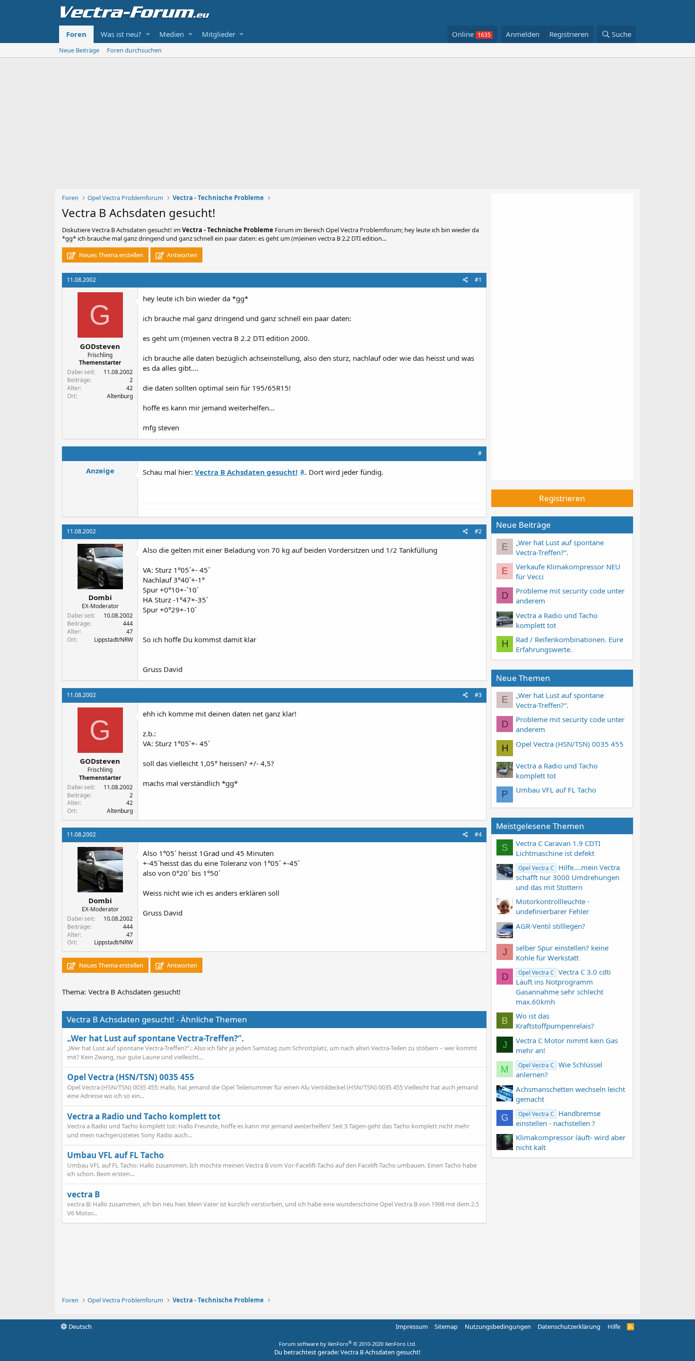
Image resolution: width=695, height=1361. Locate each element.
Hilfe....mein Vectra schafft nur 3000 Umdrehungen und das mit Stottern (568, 877)
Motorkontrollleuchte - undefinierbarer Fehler (553, 906)
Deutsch (79, 1326)
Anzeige (100, 470)
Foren (76, 34)
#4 (478, 834)
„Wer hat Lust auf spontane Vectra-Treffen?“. (155, 1038)
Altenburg (120, 396)
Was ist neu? (121, 34)
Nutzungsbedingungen (498, 1326)
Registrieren (562, 498)
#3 (478, 695)
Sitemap (446, 1326)
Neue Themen (523, 677)
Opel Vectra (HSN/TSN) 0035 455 (130, 1077)
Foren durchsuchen (134, 50)
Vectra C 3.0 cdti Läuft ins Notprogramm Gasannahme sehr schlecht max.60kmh (563, 986)
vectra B (83, 1194)
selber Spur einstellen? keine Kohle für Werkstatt (562, 952)
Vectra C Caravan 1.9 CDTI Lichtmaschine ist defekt (558, 848)
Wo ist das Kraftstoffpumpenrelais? (555, 1020)
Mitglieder (218, 34)
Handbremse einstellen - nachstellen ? (558, 1118)
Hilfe (614, 1326)
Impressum (412, 1326)
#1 (478, 280)
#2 (478, 531)
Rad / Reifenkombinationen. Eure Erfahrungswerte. (569, 644)
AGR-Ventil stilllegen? (550, 926)
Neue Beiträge (79, 50)
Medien (171, 34)
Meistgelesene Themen (540, 825)
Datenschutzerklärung (569, 1326)
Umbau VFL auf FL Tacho (115, 1155)
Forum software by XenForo (348, 1343)
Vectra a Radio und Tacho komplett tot (143, 1116)
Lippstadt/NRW (113, 640)
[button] (147, 34)
